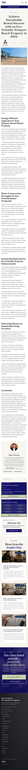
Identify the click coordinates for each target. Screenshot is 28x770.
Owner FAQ (4, 723)
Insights (3, 750)
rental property (9, 421)
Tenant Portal (5, 728)
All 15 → (3, 743)
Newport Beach (5, 734)
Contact (3, 753)
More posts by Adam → (8, 471)
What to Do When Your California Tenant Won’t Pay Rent (13, 599)
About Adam (4, 748)
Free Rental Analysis (6, 721)
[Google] (4, 761)
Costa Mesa (4, 739)
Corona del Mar (5, 737)
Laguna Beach (5, 741)
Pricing (3, 718)
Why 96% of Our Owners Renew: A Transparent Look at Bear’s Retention (13, 567)
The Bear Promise (6, 716)
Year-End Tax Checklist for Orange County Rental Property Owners (13, 630)
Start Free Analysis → (14, 496)
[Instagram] (3, 761)
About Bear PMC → (18, 471)
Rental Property (13, 12)
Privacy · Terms (5, 764)
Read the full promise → (14, 515)
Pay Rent (4, 730)
